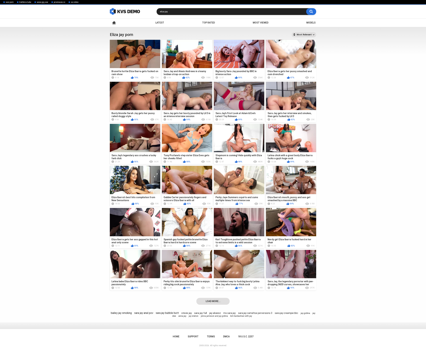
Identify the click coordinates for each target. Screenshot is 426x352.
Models (311, 22)
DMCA (226, 336)
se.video (74, 2)
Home (114, 22)
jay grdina (305, 313)
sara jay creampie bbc (286, 313)
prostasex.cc (59, 2)
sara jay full (200, 313)
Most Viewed (260, 22)
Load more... (213, 301)
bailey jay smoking (121, 313)
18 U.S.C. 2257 (245, 336)
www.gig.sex (42, 2)
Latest (159, 22)
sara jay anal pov (143, 313)
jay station (193, 316)
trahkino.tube (25, 2)
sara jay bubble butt (167, 313)
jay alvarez (215, 313)
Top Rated (208, 22)
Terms (211, 336)
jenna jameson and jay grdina (214, 316)
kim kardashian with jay (241, 316)
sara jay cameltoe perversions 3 (255, 313)
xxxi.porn (10, 2)
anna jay (182, 316)
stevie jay (186, 313)
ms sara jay (229, 313)
